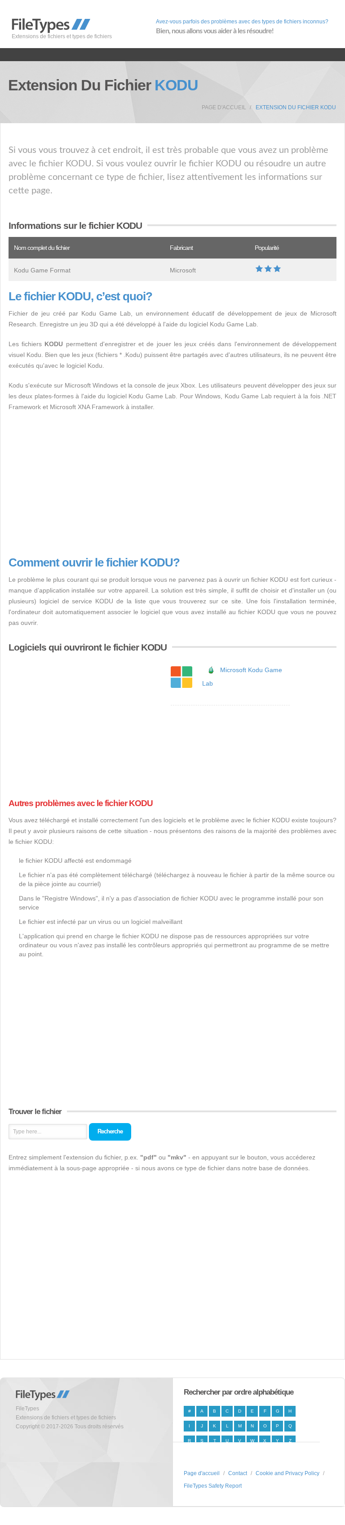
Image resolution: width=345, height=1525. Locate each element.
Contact (237, 1473)
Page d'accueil (224, 107)
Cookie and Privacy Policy (287, 1473)
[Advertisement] (172, 484)
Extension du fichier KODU (296, 107)
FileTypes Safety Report (213, 1486)
